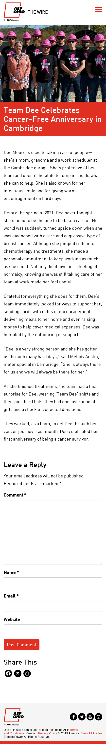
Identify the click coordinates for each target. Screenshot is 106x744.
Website (12, 619)
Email (11, 595)
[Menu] (98, 9)
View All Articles (91, 733)
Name (11, 572)
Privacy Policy (47, 733)
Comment (15, 494)
